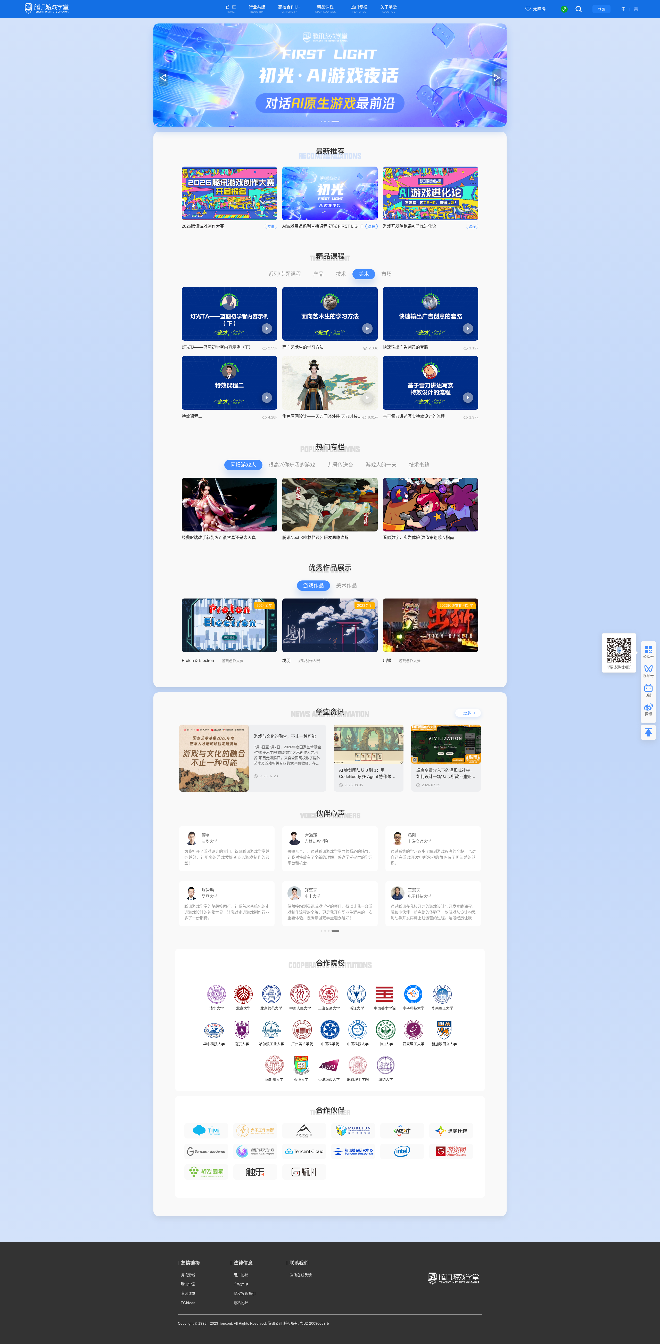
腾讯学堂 (188, 1284)
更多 (469, 713)
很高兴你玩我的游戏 (292, 465)
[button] (324, 121)
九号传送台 (340, 465)
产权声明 (241, 1284)
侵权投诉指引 (245, 1293)
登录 (601, 9)
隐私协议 (241, 1303)
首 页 (231, 9)
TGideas (188, 1303)
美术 (364, 274)
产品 (318, 274)
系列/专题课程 (284, 274)
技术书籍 (419, 465)
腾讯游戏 (188, 1275)
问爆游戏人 (243, 465)
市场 (386, 274)
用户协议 (241, 1275)
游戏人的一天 (381, 465)
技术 (341, 274)
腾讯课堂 (188, 1293)
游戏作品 (313, 585)
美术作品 (346, 585)
